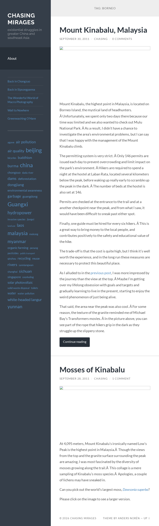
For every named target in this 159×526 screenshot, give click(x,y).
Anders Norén (129, 518)
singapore (14, 277)
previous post (101, 273)
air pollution (26, 142)
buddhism (25, 158)
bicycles (12, 157)
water (12, 293)
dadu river (27, 172)
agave (11, 142)
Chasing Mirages (21, 19)
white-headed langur (25, 299)
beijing (34, 150)
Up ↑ (147, 518)
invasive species (16, 219)
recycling (24, 258)
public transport (27, 253)
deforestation (27, 178)
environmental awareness (25, 190)
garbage (14, 196)
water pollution (26, 293)
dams (12, 178)
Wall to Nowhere (18, 110)
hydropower (20, 212)
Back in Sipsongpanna (21, 89)
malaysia (18, 233)
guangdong (29, 196)
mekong (33, 234)
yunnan (15, 306)
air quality (16, 150)
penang (34, 247)
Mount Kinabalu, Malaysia (103, 29)
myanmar (17, 241)
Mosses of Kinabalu (92, 369)
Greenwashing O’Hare (22, 118)
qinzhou (12, 258)
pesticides (13, 253)
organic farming (18, 247)
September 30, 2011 (74, 38)
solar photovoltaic (20, 282)
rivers (12, 264)
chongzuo (14, 172)
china (26, 165)
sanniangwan (26, 265)
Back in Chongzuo (19, 81)
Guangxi (18, 204)
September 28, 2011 (74, 378)
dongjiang (16, 184)
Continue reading (74, 341)
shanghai (12, 271)
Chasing (101, 38)
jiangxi (30, 219)
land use (11, 226)
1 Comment (121, 378)
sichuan (25, 271)
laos (20, 225)
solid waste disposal (18, 288)
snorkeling (28, 277)
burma (13, 166)
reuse (36, 258)
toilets (34, 288)
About (12, 58)
